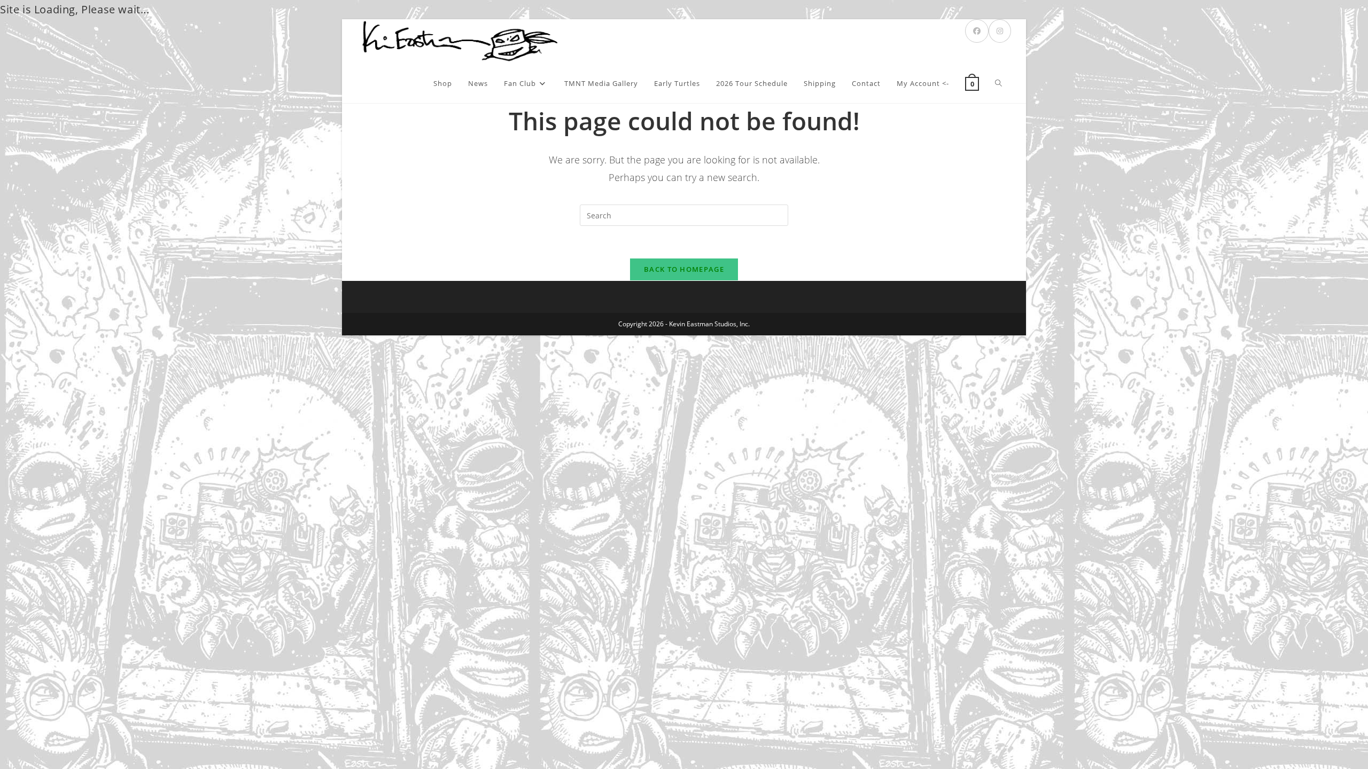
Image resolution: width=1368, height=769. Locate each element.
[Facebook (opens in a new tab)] (977, 31)
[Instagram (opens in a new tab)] (1000, 31)
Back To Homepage (684, 269)
